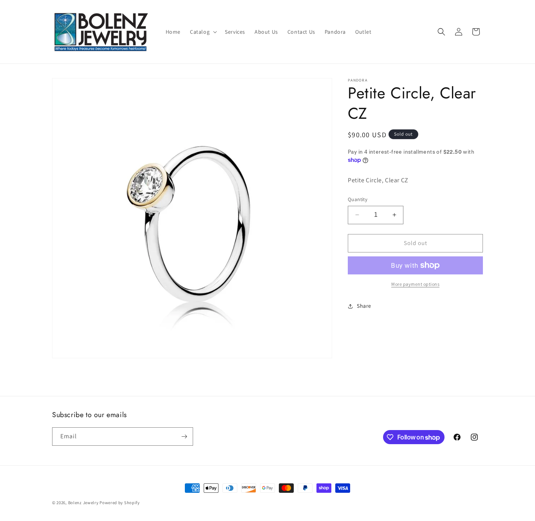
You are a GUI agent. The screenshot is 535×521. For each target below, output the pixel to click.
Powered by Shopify (119, 502)
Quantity (357, 199)
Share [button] (364, 305)
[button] (202, 32)
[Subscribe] (184, 436)
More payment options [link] (415, 284)
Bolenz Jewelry (83, 502)
